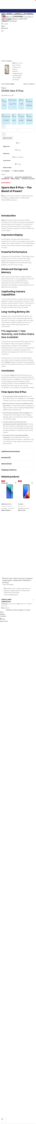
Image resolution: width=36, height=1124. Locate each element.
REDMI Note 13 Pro (6, 504)
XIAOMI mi (9, 506)
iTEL (24, 506)
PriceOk (7, 362)
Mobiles (8, 84)
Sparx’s (13, 375)
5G (27, 435)
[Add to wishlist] (15, 483)
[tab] (9, 177)
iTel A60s (20, 504)
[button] (21, 510)
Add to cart (7, 138)
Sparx (12, 84)
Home (3, 84)
